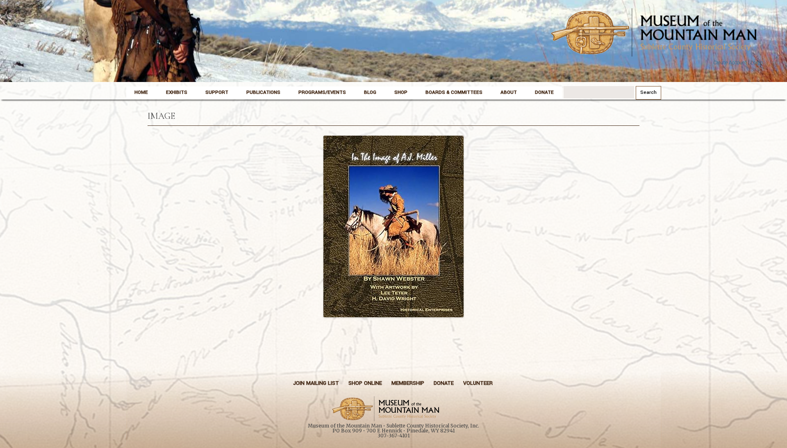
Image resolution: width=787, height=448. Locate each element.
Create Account (730, 62)
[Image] (393, 226)
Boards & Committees (453, 92)
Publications (263, 92)
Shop (400, 92)
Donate (544, 92)
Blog (370, 92)
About (508, 92)
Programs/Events (322, 92)
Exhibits (176, 92)
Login (757, 62)
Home (141, 92)
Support (216, 92)
